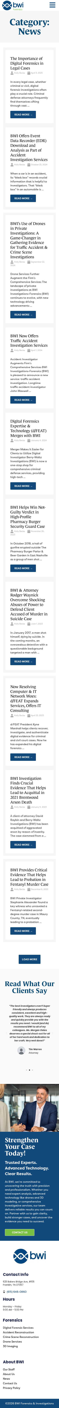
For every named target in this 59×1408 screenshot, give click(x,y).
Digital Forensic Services (18, 1327)
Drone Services (12, 1341)
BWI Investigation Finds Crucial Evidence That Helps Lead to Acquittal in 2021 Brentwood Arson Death (28, 790)
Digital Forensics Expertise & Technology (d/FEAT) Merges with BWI (28, 428)
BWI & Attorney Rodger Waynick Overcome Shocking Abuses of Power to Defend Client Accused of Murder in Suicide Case (29, 604)
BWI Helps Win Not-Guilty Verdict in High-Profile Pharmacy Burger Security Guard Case (27, 516)
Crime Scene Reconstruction (21, 1337)
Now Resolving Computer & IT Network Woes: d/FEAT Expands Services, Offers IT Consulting (25, 698)
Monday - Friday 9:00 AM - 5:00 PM (13, 1308)
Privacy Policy (11, 1388)
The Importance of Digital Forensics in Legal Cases (26, 63)
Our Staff (9, 1369)
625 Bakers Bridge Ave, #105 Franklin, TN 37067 (18, 1283)
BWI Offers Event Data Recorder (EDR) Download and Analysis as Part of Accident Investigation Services (29, 148)
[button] (6, 1033)
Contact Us (10, 1383)
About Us (9, 1374)
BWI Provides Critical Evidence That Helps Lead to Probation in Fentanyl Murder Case (29, 877)
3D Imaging (10, 1346)
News (6, 1378)
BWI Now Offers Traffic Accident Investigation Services (29, 341)
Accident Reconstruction (18, 1332)
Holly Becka (19, 72)
